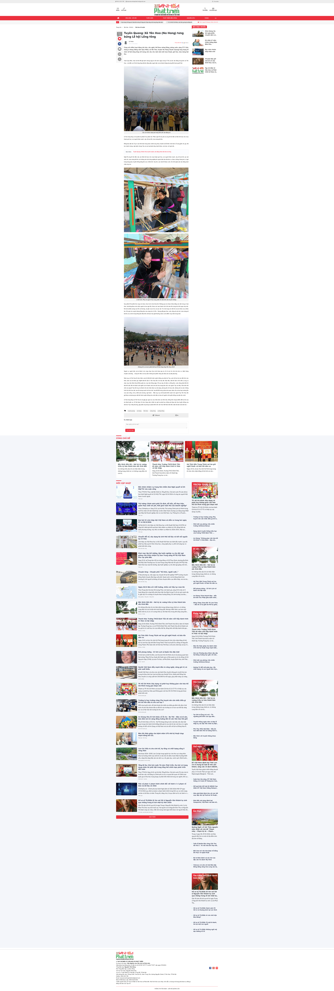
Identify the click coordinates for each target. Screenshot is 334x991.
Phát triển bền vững (142, 548)
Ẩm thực (197, 811)
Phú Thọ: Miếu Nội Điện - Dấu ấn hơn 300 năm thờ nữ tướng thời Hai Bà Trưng (205, 730)
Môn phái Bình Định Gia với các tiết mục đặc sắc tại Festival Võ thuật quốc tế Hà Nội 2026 (205, 794)
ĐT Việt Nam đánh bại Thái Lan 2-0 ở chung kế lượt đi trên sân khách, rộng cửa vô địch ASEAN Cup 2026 (204, 766)
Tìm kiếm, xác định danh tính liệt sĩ (145, 812)
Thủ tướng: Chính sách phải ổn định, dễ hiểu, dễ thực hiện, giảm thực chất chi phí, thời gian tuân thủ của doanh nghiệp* (162, 505)
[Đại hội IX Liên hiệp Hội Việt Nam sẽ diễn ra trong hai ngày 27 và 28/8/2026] (126, 525)
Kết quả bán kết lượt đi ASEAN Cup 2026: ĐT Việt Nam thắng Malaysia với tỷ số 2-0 (205, 787)
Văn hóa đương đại (142, 695)
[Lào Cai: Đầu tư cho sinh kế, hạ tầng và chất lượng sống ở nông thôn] (126, 754)
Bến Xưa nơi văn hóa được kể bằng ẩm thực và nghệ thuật (205, 851)
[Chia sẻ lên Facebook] (119, 44)
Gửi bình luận (130, 430)
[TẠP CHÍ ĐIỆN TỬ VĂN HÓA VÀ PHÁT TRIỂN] (167, 9)
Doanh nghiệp (141, 678)
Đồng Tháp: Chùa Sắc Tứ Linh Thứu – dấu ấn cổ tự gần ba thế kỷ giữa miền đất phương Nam (205, 603)
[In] (119, 54)
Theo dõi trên (178, 42)
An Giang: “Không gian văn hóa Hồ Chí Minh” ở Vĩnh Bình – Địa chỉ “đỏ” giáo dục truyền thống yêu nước (205, 539)
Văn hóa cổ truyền (202, 682)
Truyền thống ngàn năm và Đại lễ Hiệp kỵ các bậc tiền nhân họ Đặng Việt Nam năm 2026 (205, 722)
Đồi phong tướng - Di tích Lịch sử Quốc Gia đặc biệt (158, 652)
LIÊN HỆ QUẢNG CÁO (174, 988)
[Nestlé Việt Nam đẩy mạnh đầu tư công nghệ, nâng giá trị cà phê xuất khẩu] (126, 672)
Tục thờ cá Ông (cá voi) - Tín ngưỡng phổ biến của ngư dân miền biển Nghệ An (203, 715)
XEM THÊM (152, 817)
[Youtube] (217, 968)
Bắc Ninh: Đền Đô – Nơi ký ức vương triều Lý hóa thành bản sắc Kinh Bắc (132, 465)
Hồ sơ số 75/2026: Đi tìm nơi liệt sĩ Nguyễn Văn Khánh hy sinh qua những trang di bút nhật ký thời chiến (162, 801)
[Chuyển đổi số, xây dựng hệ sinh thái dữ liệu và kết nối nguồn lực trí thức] (126, 542)
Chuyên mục (213, 10)
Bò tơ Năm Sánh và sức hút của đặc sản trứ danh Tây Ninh (204, 858)
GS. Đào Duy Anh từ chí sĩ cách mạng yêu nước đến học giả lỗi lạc (165, 22)
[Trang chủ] (118, 18)
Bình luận (119, 34)
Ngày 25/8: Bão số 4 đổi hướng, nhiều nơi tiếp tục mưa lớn (161, 587)
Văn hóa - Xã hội (121, 459)
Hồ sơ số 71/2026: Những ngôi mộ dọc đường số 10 (205, 930)
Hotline (123, 10)
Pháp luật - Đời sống (142, 737)
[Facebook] (210, 968)
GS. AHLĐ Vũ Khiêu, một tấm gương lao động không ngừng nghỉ (128, 22)
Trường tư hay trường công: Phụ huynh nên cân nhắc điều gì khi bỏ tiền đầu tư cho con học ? (162, 701)
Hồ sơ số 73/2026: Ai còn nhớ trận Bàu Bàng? (205, 916)
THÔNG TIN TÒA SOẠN (160, 988)
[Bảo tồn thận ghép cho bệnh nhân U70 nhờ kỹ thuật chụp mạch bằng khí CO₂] (126, 738)
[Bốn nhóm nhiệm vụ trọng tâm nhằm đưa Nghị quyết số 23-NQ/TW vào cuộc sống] (126, 492)
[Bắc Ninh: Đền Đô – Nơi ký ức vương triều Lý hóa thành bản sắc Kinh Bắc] (132, 451)
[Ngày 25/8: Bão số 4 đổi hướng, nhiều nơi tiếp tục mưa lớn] (126, 592)
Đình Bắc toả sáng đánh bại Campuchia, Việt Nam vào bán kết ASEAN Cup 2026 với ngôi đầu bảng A (205, 801)
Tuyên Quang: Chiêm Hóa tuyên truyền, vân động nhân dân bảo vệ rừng (152, 151)
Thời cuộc (140, 498)
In (177, 415)
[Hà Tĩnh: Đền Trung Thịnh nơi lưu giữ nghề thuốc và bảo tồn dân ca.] (201, 451)
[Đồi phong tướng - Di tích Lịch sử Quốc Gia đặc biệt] (126, 657)
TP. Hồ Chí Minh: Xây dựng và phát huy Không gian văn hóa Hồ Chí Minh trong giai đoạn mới (205, 502)
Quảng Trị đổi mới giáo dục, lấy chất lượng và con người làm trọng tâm (205, 668)
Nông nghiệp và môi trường (144, 760)
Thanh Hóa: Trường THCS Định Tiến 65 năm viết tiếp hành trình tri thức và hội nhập (166, 466)
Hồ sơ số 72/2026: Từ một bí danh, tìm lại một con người (205, 923)
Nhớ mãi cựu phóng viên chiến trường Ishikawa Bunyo (204, 525)
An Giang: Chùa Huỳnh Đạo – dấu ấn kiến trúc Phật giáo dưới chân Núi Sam (205, 596)
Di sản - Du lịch (141, 661)
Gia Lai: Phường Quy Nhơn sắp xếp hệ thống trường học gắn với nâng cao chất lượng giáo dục (205, 654)
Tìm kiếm (205, 10)
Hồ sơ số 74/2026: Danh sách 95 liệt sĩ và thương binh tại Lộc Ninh (205, 909)
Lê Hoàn (131, 41)
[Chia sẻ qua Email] (119, 49)
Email (118, 10)
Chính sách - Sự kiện (142, 779)
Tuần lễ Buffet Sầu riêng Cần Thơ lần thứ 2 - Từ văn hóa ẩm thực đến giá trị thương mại (205, 844)
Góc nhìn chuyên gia (142, 728)
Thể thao (197, 746)
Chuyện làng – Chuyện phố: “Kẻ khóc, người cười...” (158, 572)
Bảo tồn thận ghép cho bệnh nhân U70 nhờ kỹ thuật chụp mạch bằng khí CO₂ (205, 647)
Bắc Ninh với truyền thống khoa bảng (204, 737)
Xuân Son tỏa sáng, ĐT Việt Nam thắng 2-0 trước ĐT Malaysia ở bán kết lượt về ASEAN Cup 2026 (205, 780)
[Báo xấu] (119, 59)
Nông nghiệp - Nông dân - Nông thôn (146, 596)
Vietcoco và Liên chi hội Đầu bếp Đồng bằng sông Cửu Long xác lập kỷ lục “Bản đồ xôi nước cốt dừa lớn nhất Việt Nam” (205, 866)
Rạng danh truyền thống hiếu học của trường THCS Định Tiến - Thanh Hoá (205, 532)
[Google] (213, 968)
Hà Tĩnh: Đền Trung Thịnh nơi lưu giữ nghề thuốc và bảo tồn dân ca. (201, 465)
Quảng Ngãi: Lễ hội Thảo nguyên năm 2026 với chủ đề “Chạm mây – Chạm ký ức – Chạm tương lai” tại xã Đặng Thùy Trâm (205, 831)
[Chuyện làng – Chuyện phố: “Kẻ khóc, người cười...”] (126, 577)
